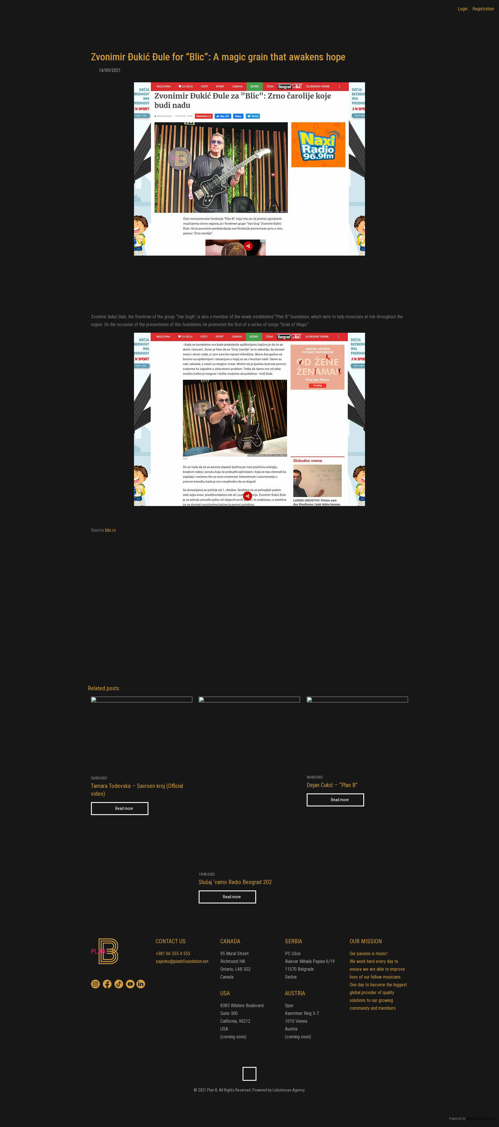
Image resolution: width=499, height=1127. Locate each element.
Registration (483, 9)
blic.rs (110, 530)
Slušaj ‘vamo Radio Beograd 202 (235, 882)
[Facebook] (246, 1102)
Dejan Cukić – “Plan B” (332, 785)
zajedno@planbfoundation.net (182, 961)
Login (463, 9)
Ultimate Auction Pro (480, 1119)
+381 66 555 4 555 (173, 953)
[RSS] (253, 1102)
